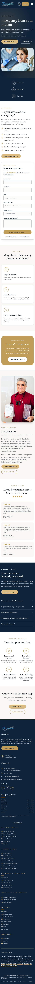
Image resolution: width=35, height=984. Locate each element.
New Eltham (20, 962)
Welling (15, 965)
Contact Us (25, 41)
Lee (31, 963)
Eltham (14, 963)
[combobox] (17, 214)
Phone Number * (8, 202)
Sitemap (24, 981)
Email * (5, 194)
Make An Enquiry (9, 41)
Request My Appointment (16, 232)
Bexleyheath (9, 965)
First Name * (7, 179)
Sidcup (3, 963)
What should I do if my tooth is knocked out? (14, 618)
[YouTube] (12, 787)
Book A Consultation (10, 156)
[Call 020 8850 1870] (19, 4)
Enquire (25, 4)
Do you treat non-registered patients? (12, 607)
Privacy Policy (5, 981)
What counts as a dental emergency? (12, 601)
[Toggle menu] (32, 4)
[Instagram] (7, 787)
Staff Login (30, 981)
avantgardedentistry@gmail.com (13, 779)
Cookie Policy (13, 981)
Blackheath (9, 963)
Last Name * (6, 187)
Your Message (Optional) (10, 218)
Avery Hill (26, 963)
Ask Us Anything (9, 592)
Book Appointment (9, 466)
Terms (19, 981)
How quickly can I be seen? (9, 612)
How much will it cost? (8, 624)
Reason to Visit (7, 210)
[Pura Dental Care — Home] (7, 4)
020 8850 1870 (11, 172)
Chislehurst (20, 963)
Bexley (3, 965)
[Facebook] (3, 787)
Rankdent (5, 978)
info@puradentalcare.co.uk (11, 776)
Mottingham (27, 962)
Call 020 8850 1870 (16, 359)
